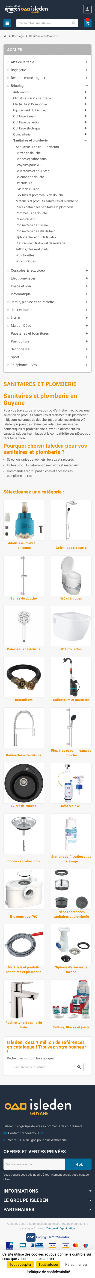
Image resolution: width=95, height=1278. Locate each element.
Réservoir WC (71, 806)
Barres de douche (23, 598)
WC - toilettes (71, 649)
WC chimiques (71, 598)
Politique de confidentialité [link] (48, 1272)
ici (41, 1133)
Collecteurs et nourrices (71, 700)
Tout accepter (20, 1264)
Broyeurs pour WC (23, 916)
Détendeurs (24, 700)
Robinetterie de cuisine (24, 755)
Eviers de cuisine (24, 806)
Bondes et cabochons (23, 861)
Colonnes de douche (71, 548)
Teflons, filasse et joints (71, 1027)
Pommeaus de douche (24, 649)
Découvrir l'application (60, 1228)
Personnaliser (76, 1264)
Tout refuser (48, 1264)
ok (80, 1164)
